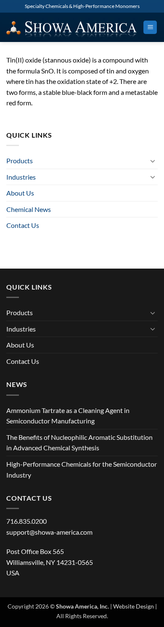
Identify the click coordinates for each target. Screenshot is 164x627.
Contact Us (22, 225)
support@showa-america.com (49, 532)
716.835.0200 (26, 521)
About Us (20, 193)
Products (19, 161)
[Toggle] (153, 161)
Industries (21, 177)
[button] (150, 27)
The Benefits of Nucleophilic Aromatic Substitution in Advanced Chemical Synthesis (79, 442)
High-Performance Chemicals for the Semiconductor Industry (81, 469)
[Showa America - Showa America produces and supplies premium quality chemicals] (71, 27)
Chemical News (28, 209)
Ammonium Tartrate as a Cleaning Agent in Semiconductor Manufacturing (68, 415)
